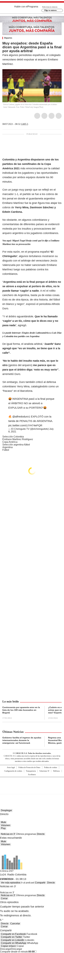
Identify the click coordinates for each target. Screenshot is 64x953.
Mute (3, 822)
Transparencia (31, 771)
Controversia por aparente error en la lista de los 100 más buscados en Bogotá (21, 710)
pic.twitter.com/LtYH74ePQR (25, 425)
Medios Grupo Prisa (32, 791)
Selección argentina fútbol (16, 444)
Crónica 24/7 (7, 871)
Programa (33, 6)
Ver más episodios (10, 882)
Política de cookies (50, 767)
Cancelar (15, 923)
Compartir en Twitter (11, 937)
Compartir (40, 882)
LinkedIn (51, 116)
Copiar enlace (8, 946)
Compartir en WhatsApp (13, 943)
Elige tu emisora (50, 10)
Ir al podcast (27, 882)
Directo (41, 834)
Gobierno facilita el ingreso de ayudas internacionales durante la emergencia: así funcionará (21, 740)
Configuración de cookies (13, 771)
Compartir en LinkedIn (12, 940)
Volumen (5, 825)
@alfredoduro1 (21, 416)
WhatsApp (59, 116)
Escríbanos (32, 775)
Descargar (5, 949)
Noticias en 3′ (8, 834)
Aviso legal (11, 767)
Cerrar (4, 898)
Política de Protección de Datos (29, 767)
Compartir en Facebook (13, 934)
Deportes (8, 38)
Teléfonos (56, 771)
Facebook (37, 116)
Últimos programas (26, 834)
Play (3, 828)
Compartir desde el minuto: (17, 951)
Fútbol (5, 450)
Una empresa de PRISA (32, 783)
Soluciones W (44, 771)
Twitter (44, 116)
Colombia (8, 159)
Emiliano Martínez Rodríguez (17, 439)
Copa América (9, 442)
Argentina (7, 447)
